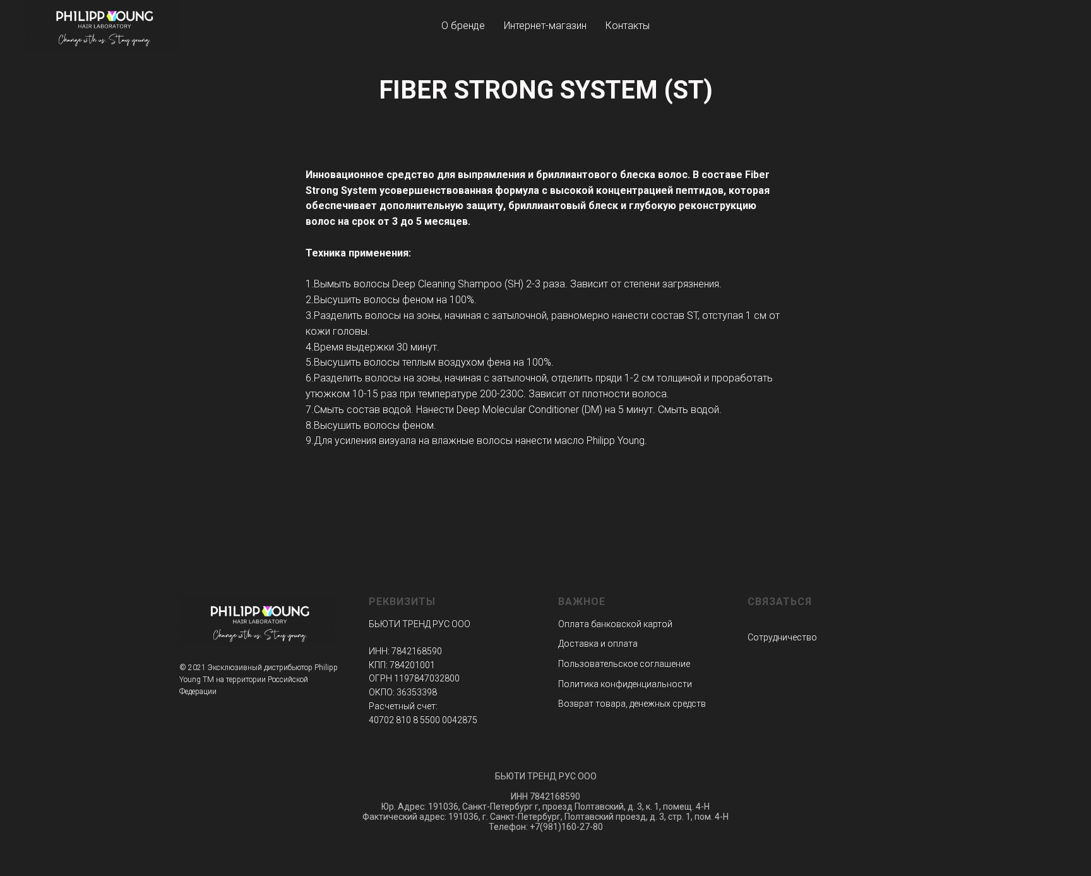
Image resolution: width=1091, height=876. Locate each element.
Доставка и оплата (598, 644)
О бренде (463, 26)
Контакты (627, 26)
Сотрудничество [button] (782, 637)
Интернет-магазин (545, 26)
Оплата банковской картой (615, 624)
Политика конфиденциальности (625, 684)
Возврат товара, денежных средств (632, 704)
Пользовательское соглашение (624, 664)
